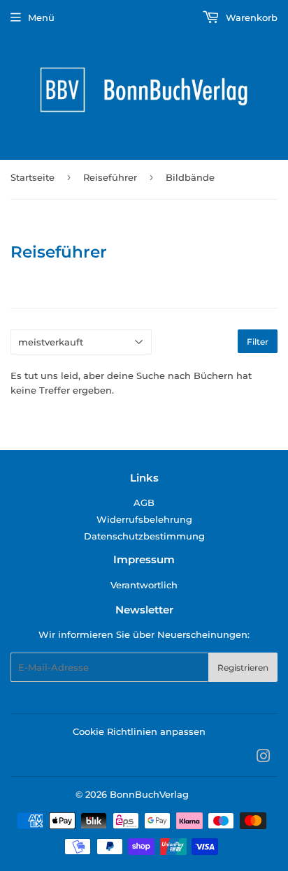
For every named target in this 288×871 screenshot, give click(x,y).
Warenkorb (250, 17)
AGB (144, 502)
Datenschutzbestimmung (144, 536)
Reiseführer (110, 177)
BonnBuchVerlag (149, 794)
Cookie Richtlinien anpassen (139, 731)
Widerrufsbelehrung (144, 519)
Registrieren (242, 667)
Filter (257, 341)
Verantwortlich (144, 584)
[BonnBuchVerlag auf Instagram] (264, 758)
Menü (41, 17)
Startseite (32, 177)
